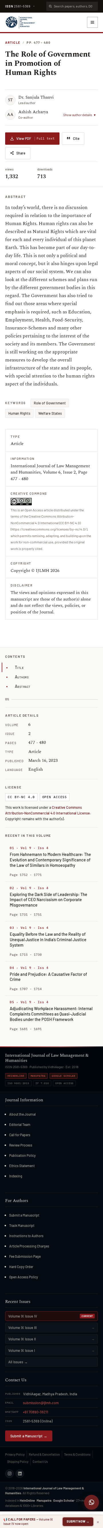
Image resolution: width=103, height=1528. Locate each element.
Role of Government (50, 403)
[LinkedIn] (19, 1473)
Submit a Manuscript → (28, 1436)
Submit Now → (78, 1521)
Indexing (15, 1176)
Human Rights (19, 413)
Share (20, 153)
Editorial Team (19, 1124)
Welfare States (50, 413)
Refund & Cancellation (44, 1454)
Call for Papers (19, 1135)
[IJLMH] (20, 22)
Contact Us (40, 1461)
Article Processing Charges (29, 1246)
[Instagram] (9, 1473)
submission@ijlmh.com (41, 1402)
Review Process (20, 1145)
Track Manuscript (21, 1225)
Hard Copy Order (21, 1267)
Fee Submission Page (25, 1256)
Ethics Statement (22, 1166)
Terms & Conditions (77, 1454)
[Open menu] (92, 22)
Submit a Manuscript (24, 1215)
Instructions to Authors (26, 1236)
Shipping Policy (17, 1461)
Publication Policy (22, 1155)
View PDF (35, 138)
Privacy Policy (15, 1454)
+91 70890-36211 (35, 1412)
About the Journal (22, 1114)
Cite (76, 138)
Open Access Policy (23, 1277)
